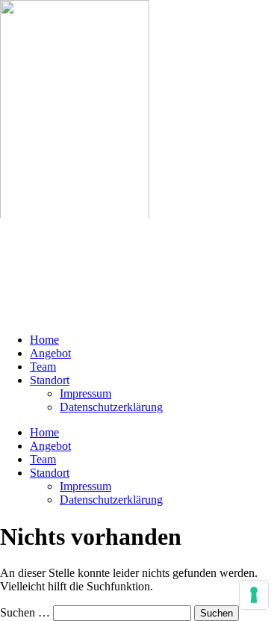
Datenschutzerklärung (111, 407)
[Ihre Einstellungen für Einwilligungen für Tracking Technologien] (254, 595)
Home (44, 339)
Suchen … (25, 612)
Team (43, 366)
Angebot (50, 353)
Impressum (85, 393)
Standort (49, 380)
